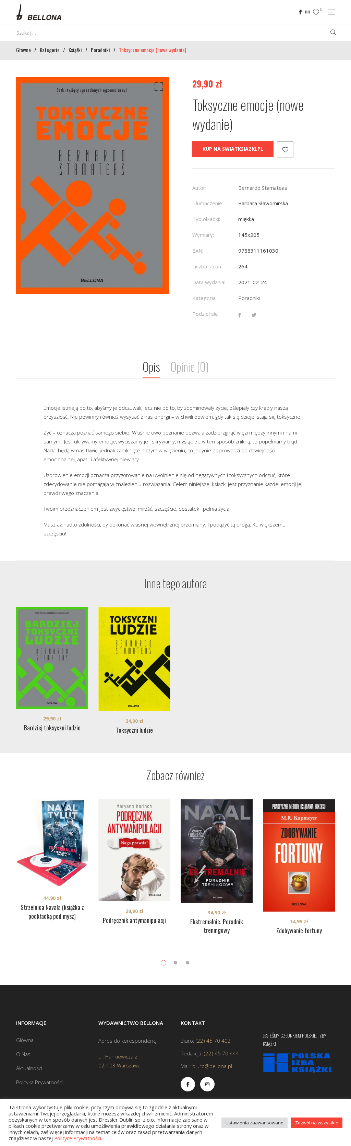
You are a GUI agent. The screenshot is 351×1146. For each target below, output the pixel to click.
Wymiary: (203, 234)
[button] (158, 88)
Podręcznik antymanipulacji (134, 920)
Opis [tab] (151, 366)
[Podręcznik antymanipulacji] (134, 850)
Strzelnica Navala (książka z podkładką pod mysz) (52, 912)
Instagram (307, 12)
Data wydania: (208, 282)
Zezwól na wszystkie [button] (316, 1123)
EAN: (197, 250)
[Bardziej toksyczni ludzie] (52, 657)
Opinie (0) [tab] (189, 366)
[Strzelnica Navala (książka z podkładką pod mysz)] (52, 843)
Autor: (199, 187)
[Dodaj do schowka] (285, 149)
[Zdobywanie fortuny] (299, 855)
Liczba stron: (207, 266)
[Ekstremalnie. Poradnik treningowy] (217, 850)
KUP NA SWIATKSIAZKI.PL (233, 149)
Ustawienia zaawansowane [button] (254, 1123)
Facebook (300, 12)
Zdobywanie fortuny (299, 930)
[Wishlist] (316, 12)
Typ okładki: (206, 219)
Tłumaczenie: (207, 203)
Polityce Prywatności (77, 1138)
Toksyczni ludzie (134, 730)
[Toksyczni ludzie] (134, 659)
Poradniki (249, 297)
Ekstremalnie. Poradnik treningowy (216, 926)
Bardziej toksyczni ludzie (52, 727)
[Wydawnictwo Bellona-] (38, 12)
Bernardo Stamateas (262, 187)
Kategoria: (204, 297)
